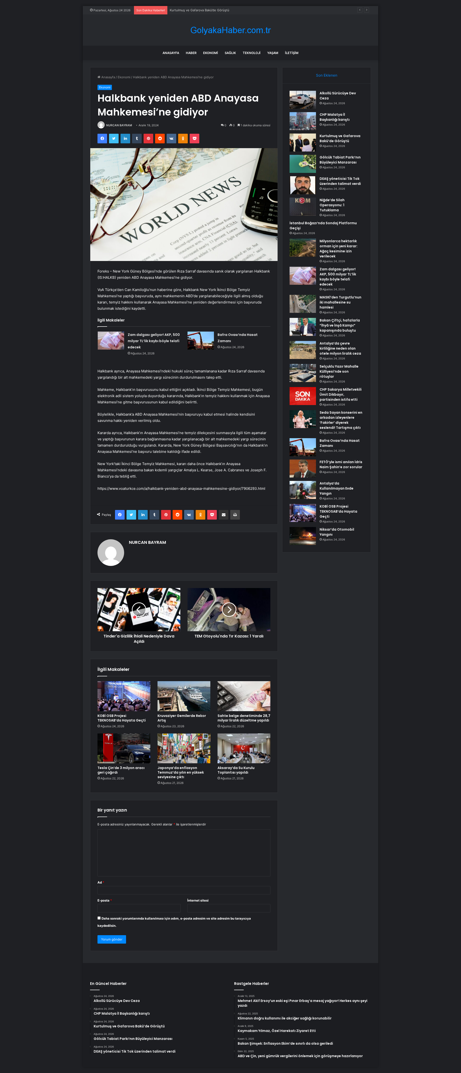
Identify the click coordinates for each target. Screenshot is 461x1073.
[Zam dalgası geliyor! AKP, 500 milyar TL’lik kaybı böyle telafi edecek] (111, 341)
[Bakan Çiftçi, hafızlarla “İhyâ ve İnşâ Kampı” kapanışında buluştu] (303, 327)
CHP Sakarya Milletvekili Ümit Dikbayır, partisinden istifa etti (341, 394)
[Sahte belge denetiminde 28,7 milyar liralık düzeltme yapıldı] (244, 696)
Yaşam (272, 53)
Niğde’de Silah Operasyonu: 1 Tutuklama (332, 205)
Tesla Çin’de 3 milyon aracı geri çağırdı (121, 770)
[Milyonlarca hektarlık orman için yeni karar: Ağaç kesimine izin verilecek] (303, 248)
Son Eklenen (326, 75)
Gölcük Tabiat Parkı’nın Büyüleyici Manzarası (340, 160)
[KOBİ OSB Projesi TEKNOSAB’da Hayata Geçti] (123, 696)
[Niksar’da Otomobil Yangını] (303, 536)
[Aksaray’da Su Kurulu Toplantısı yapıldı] (244, 748)
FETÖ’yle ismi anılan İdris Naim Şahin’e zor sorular (341, 464)
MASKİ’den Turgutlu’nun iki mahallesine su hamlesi (340, 302)
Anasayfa (171, 53)
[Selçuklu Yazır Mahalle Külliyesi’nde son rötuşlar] (303, 373)
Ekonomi (210, 53)
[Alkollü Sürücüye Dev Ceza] (303, 100)
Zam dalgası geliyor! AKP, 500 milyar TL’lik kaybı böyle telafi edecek (154, 341)
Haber (191, 53)
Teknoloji (252, 53)
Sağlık (230, 53)
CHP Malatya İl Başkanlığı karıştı (335, 117)
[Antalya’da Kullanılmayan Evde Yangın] (303, 490)
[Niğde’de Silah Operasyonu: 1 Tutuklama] (303, 207)
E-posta (104, 900)
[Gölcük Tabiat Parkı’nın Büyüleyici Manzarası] (303, 164)
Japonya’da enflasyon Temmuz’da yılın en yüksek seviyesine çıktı (181, 772)
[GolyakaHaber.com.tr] (230, 30)
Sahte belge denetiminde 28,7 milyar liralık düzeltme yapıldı (244, 718)
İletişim (291, 53)
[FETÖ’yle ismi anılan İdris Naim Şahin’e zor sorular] (303, 469)
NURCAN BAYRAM (119, 125)
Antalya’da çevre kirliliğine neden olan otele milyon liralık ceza (340, 348)
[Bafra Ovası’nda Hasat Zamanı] (201, 341)
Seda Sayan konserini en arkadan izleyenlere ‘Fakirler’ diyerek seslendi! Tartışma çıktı (341, 420)
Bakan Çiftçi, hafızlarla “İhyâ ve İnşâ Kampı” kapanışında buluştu (340, 325)
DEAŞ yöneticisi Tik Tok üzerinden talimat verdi (340, 181)
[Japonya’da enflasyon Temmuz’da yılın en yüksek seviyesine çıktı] (184, 748)
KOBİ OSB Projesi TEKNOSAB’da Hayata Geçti (121, 718)
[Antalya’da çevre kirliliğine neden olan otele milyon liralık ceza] (303, 350)
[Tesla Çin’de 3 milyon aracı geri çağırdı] (123, 748)
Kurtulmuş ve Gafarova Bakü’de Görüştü (199, 10)
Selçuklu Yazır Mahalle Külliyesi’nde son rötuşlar (339, 371)
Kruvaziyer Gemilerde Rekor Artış (182, 718)
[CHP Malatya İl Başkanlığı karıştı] (303, 121)
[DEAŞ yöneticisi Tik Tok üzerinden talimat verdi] (303, 185)
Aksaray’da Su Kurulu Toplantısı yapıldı (236, 770)
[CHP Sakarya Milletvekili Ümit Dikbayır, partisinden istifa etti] (303, 396)
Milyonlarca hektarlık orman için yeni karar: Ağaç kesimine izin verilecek (339, 249)
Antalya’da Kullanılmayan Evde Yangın (336, 488)
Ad (100, 882)
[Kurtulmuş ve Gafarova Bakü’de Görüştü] (303, 142)
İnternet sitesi (198, 900)
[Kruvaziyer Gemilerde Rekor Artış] (184, 696)
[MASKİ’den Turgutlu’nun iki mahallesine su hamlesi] (303, 304)
